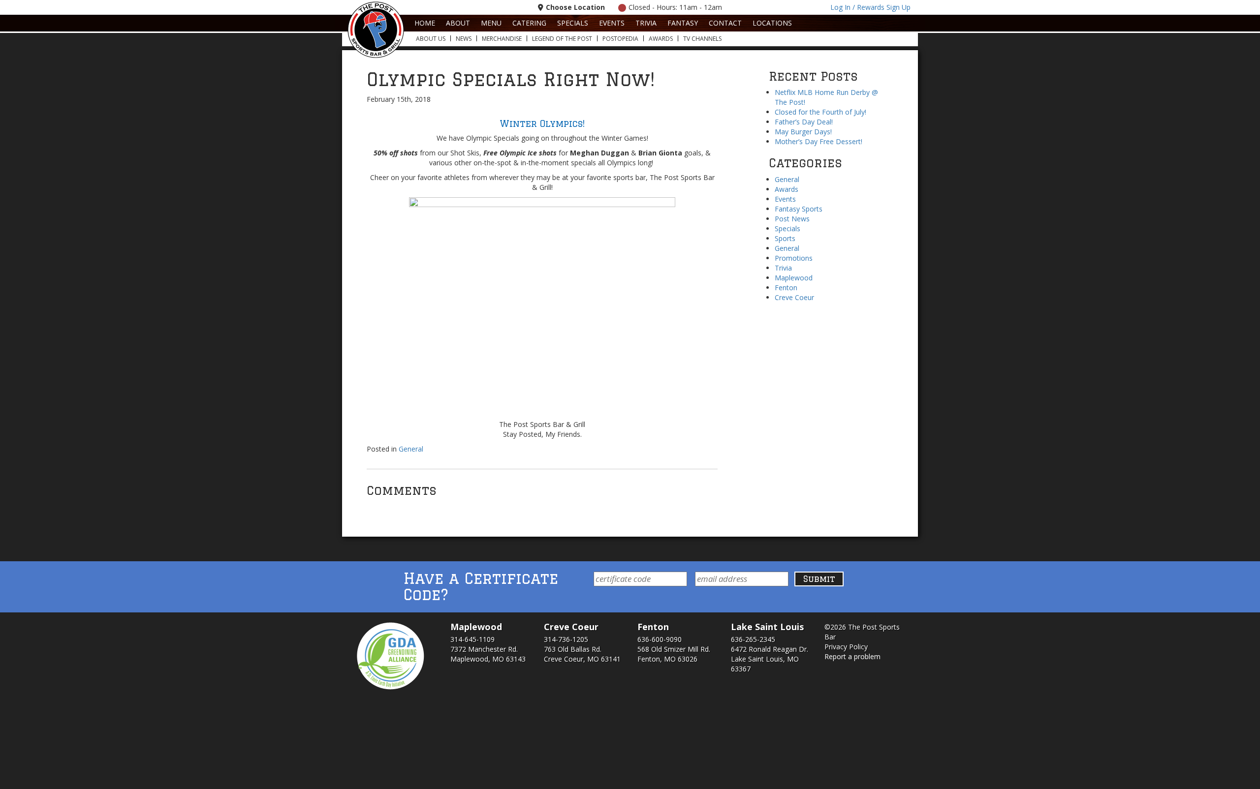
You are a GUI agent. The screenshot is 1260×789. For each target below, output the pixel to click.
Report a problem (852, 656)
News (464, 38)
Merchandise (502, 38)
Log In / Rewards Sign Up (870, 7)
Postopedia (620, 38)
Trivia (646, 23)
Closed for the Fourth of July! (820, 112)
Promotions (794, 258)
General (411, 449)
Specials (572, 23)
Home (424, 23)
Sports (785, 238)
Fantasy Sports (798, 208)
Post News (792, 218)
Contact (725, 23)
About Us (430, 38)
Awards (661, 38)
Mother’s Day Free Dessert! (818, 141)
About (458, 23)
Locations (772, 23)
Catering (529, 23)
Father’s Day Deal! (804, 121)
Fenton (786, 287)
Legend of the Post (562, 38)
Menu (491, 23)
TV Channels (702, 38)
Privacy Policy (846, 646)
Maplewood (794, 277)
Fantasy (682, 23)
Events (612, 23)
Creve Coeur (794, 297)
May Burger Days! (803, 131)
